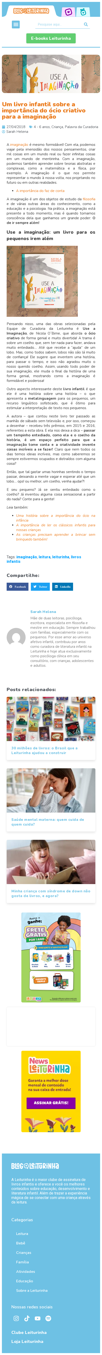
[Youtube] (37, 1318)
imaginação (19, 144)
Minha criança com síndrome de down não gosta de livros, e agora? (50, 893)
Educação (24, 1281)
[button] (16, 24)
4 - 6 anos (42, 127)
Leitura (22, 1233)
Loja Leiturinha (27, 1341)
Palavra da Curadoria (81, 127)
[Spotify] (48, 1318)
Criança (57, 127)
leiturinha (60, 557)
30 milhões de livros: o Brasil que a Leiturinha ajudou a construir (44, 750)
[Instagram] (16, 1318)
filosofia (89, 199)
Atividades (25, 1271)
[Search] (86, 24)
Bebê (20, 1243)
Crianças (23, 1252)
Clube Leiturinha (29, 1332)
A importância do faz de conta (40, 190)
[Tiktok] (27, 1318)
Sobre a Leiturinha (32, 1290)
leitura (45, 557)
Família (22, 1262)
